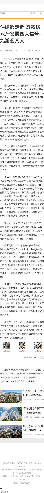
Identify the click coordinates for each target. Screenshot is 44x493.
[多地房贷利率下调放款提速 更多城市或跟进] (11, 414)
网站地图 (4, 492)
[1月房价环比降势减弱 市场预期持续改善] (11, 396)
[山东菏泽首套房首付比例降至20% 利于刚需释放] (11, 431)
